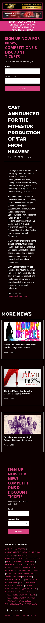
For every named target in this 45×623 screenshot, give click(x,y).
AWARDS (28, 27)
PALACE (9, 580)
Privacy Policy (22, 615)
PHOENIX (19, 580)
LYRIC (9, 573)
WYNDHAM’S (31, 604)
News (28, 157)
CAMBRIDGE (22, 555)
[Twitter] (21, 610)
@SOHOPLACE (29, 589)
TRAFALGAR (11, 601)
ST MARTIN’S (24, 592)
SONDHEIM (10, 592)
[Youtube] (16, 610)
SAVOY (28, 586)
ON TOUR (30, 25)
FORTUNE (30, 561)
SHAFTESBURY (12, 589)
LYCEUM (22, 570)
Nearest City (10, 76)
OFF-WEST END (17, 25)
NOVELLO (27, 577)
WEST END (31, 22)
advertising (10, 615)
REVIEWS (17, 27)
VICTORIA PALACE (14, 604)
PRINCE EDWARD (27, 583)
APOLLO (26, 552)
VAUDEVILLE (25, 601)
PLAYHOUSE (11, 583)
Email (7, 66)
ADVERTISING (18, 30)
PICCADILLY (31, 580)
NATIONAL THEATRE (24, 573)
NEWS (20, 22)
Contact (32, 615)
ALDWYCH (20, 549)
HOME (12, 22)
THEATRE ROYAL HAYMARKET (20, 598)
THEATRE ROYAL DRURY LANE (20, 595)
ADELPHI (9, 549)
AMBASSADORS (13, 552)
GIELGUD (20, 564)
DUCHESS (35, 558)
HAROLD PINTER (22, 567)
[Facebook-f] (7, 610)
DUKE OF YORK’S (14, 561)
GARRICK (9, 564)
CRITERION (10, 558)
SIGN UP (22, 89)
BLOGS (30, 30)
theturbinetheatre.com (17, 296)
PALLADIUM (33, 570)
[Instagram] (12, 610)
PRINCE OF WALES (14, 586)
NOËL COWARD (13, 577)
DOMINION (23, 558)
